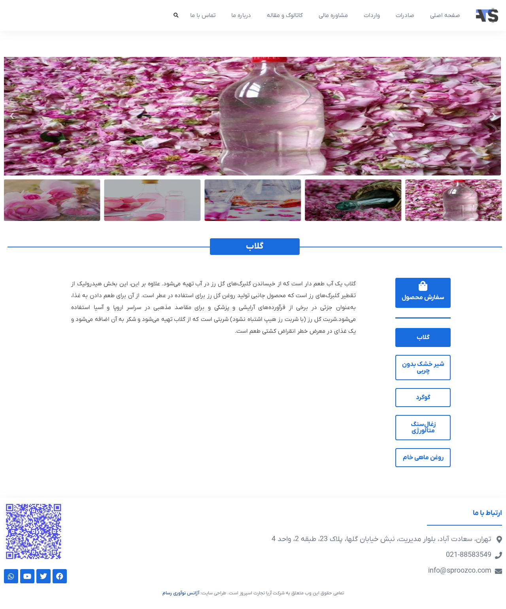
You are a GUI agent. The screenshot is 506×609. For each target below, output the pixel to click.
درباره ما (241, 15)
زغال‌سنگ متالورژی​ (423, 427)
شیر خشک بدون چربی (423, 367)
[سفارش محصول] (423, 286)
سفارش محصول (423, 298)
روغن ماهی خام (423, 458)
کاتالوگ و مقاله (285, 15)
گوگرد (423, 398)
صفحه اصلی (445, 15)
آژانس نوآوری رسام (180, 593)
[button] (176, 15)
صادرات (405, 15)
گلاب (423, 337)
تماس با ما (202, 15)
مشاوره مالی (333, 15)
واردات (372, 15)
